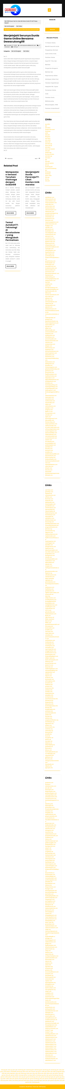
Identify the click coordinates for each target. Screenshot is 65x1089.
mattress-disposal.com (51, 931)
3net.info (47, 282)
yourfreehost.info (49, 255)
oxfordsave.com (49, 857)
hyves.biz (47, 736)
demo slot (47, 142)
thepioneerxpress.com (51, 513)
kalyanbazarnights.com (51, 550)
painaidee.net (48, 881)
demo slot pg (48, 145)
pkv (46, 126)
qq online (47, 124)
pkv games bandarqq (50, 168)
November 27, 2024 (11, 45)
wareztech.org (49, 832)
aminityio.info (48, 690)
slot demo (47, 127)
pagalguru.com (49, 408)
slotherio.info (48, 718)
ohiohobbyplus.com (50, 250)
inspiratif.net (48, 493)
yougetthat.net (49, 851)
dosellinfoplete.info (50, 709)
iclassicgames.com (50, 858)
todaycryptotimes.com (51, 423)
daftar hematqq (36, 1075)
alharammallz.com (50, 330)
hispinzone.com (49, 548)
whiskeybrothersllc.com (51, 1058)
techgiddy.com (49, 812)
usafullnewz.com (49, 197)
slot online (48, 140)
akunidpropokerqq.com (51, 287)
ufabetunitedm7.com (50, 1046)
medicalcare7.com (50, 560)
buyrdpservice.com (50, 846)
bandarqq (47, 131)
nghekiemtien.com (50, 672)
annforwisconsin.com (51, 224)
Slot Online (19, 26)
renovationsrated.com (51, 436)
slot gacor (38, 1071)
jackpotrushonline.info (51, 816)
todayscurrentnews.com (51, 1028)
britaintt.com (48, 468)
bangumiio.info (49, 702)
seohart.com (48, 439)
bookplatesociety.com (51, 268)
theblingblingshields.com (51, 895)
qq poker (44, 1075)
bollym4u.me (48, 743)
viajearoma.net (49, 303)
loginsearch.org (49, 723)
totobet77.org (49, 1032)
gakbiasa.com (49, 757)
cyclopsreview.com (50, 344)
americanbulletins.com (51, 331)
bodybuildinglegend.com (51, 656)
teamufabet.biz (49, 516)
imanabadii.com (49, 764)
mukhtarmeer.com (50, 400)
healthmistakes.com (50, 945)
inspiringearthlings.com (51, 386)
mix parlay (15, 1080)
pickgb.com (48, 943)
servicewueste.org (50, 530)
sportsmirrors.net (49, 903)
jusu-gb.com (48, 788)
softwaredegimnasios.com (52, 429)
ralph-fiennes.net (49, 617)
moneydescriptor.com (51, 878)
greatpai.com (48, 319)
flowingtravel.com (50, 555)
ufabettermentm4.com (51, 1037)
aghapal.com (48, 298)
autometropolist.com (50, 339)
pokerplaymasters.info (51, 796)
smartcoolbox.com (50, 1016)
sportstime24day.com (51, 892)
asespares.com (49, 333)
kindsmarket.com (49, 628)
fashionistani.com (50, 362)
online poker (8, 1077)
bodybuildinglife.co (50, 936)
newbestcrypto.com (50, 855)
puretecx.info (48, 686)
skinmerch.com (49, 236)
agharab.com (48, 307)
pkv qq (47, 165)
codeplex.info (48, 284)
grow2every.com (49, 372)
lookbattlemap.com (50, 844)
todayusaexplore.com (51, 202)
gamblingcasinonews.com (52, 523)
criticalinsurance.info (50, 575)
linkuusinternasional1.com (52, 273)
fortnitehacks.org (49, 721)
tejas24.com (48, 675)
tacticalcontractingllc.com (52, 1023)
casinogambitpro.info (51, 795)
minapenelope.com (50, 245)
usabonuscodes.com (50, 425)
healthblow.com (49, 589)
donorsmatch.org (49, 727)
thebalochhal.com (50, 208)
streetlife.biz (48, 734)
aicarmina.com (49, 220)
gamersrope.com (49, 823)
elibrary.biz (48, 293)
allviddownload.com (50, 520)
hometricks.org (49, 986)
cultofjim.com (48, 227)
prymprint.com (49, 973)
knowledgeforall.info (50, 601)
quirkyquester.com (50, 1009)
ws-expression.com (50, 413)
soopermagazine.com (51, 431)
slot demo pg (48, 143)
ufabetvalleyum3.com (51, 1053)
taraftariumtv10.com (50, 652)
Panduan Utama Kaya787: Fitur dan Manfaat (51, 61)
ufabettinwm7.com (50, 1041)
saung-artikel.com (50, 860)
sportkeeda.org (49, 975)
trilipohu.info (48, 766)
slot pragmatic (11, 1073)
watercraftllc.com (50, 324)
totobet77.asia (49, 1030)
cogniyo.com (48, 980)
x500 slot (44, 1071)
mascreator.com (49, 397)
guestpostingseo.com (51, 793)
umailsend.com (49, 837)
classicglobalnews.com (51, 464)
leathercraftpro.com (50, 987)
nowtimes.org (48, 728)
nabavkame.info (49, 755)
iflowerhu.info (48, 759)
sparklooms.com (49, 1021)
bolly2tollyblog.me (50, 744)
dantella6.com (49, 544)
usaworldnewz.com (50, 201)
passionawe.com (49, 996)
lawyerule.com (49, 667)
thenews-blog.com (50, 422)
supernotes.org (49, 954)
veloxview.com (49, 1055)
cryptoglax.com (49, 248)
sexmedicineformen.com (51, 1010)
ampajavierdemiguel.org (51, 213)
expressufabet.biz (50, 509)
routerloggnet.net (49, 543)
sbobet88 (13, 1071)
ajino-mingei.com (49, 254)
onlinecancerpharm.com (51, 927)
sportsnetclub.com (50, 853)
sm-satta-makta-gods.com (52, 427)
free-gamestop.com (50, 826)
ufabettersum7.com (50, 1039)
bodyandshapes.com (50, 459)
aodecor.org (48, 725)
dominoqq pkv (49, 166)
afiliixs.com (48, 328)
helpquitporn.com (50, 377)
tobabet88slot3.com (50, 1026)
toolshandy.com (49, 642)
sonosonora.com (49, 271)
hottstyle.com (48, 383)
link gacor (47, 136)
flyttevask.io (48, 748)
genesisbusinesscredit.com (52, 624)
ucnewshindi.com (49, 818)
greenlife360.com (49, 506)
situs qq (47, 177)
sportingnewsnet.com (51, 890)
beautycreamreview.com (51, 340)
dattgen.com (48, 346)
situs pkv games (49, 163)
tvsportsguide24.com (50, 917)
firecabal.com (48, 365)
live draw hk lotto (49, 154)
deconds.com (48, 469)
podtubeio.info (49, 711)
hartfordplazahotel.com (51, 751)
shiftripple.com (49, 1012)
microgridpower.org (50, 989)
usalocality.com (49, 204)
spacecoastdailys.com (51, 432)
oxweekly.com (49, 635)
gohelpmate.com (49, 590)
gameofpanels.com (50, 582)
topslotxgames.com (50, 541)
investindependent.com (51, 388)
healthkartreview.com (51, 376)
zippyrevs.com (49, 532)
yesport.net (48, 848)
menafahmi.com (49, 399)
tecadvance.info (49, 688)
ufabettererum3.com (50, 1035)
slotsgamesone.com (50, 546)
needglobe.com (49, 993)
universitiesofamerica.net (51, 525)
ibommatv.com (49, 498)
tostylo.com (48, 849)
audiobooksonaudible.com (52, 454)
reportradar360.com (50, 649)
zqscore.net (48, 961)
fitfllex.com (48, 622)
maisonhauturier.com (50, 395)
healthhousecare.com (51, 374)
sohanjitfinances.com (51, 1018)
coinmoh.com (48, 342)
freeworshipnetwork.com (51, 323)
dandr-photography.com (51, 659)
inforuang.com (49, 626)
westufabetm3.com (50, 1056)
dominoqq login (23, 1078)
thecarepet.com (49, 789)
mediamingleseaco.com (51, 668)
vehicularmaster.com (50, 209)
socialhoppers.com (50, 606)
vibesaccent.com (49, 211)
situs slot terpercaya (21, 1073)
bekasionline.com (49, 502)
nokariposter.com (49, 576)
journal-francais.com (50, 663)
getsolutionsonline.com (51, 571)
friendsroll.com (49, 275)
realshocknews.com (50, 941)
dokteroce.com (49, 661)
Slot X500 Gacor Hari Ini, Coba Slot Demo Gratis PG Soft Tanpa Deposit (21, 22)
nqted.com (48, 404)
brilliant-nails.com (50, 658)
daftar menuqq (19, 1075)
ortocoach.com (49, 995)
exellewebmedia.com (50, 825)
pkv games (51, 1080)
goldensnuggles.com (50, 842)
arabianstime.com (50, 335)
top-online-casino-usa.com (52, 552)
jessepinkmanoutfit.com (51, 835)
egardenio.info (49, 966)
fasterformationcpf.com (51, 841)
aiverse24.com (49, 450)
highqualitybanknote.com (52, 379)
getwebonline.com (50, 612)
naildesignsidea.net (50, 317)
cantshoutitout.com (50, 507)
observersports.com (50, 864)
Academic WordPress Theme (28, 1086)
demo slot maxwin (50, 149)
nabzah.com (48, 564)
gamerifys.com (49, 491)
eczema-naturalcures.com (52, 294)
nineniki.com (48, 557)
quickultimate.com (50, 1007)
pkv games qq (57, 1077)
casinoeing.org (49, 730)
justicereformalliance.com (52, 247)
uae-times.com (49, 490)
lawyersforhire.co (49, 872)
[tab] (49, 10)
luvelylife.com (48, 629)
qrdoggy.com (48, 938)
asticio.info (48, 964)
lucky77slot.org (49, 922)
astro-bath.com (49, 296)
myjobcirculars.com (50, 536)
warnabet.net (48, 741)
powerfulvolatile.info (50, 713)
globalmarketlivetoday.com (52, 369)
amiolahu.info (48, 691)
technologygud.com (50, 940)
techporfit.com (49, 500)
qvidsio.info (48, 714)
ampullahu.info (49, 695)
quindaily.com (48, 446)
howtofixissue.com (50, 514)
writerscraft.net (49, 594)
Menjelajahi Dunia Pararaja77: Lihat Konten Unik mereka (32, 178)
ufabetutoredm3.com (50, 1049)
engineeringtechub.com (51, 908)
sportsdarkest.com (50, 883)
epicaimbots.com (49, 354)
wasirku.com (48, 674)
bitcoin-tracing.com (50, 457)
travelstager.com (49, 644)
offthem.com (48, 497)
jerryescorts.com (49, 910)
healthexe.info (49, 684)
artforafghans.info (50, 681)
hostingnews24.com (50, 381)
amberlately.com (49, 216)
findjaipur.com (49, 225)
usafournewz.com (50, 206)
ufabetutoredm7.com (50, 1051)
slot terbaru (7, 1071)
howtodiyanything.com (51, 385)
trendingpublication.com (51, 1033)
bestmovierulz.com (50, 239)
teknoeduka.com (49, 420)
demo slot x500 (51, 1071)
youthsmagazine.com (51, 880)
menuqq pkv (4, 1069)
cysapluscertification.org (51, 720)
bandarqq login (49, 1077)
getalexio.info (48, 970)
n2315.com (48, 610)
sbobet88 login (38, 1080)
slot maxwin (32, 1071)
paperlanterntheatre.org (51, 321)
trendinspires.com (50, 645)
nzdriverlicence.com (50, 406)
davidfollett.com (49, 231)
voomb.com (48, 913)
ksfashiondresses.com (51, 947)
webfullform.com (49, 518)
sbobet (31, 1080)
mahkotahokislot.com (51, 926)
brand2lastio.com (50, 603)
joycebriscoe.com (49, 218)
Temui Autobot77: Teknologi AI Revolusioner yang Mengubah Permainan (13, 231)
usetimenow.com (49, 587)
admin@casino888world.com (28, 45)
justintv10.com (49, 665)
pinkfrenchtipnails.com (51, 897)
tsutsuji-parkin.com (50, 305)
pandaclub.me (49, 746)
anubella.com (48, 452)
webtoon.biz (48, 885)
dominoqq (48, 172)
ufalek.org (48, 929)
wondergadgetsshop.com (52, 278)
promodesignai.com (50, 443)
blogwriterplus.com (50, 791)
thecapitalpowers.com (51, 1025)
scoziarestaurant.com (51, 438)
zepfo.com (48, 416)
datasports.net (49, 904)
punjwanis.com (49, 782)
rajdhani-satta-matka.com (52, 592)
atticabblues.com (49, 337)
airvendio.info (48, 682)
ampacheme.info (49, 693)
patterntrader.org (49, 949)
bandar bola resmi (50, 129)
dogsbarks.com (49, 349)
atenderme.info (49, 700)
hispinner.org (48, 573)
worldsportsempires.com (51, 956)
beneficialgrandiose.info (51, 705)
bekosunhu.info (49, 704)
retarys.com (48, 839)
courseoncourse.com (50, 798)
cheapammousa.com (50, 308)
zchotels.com (48, 415)
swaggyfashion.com (50, 651)
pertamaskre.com (50, 807)
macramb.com (49, 631)
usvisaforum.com (49, 238)
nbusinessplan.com (50, 504)
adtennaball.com (49, 562)
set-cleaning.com (49, 441)
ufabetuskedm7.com (50, 1048)
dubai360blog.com (50, 920)
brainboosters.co (49, 215)
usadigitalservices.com (51, 605)
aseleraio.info (48, 963)
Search (52, 20)
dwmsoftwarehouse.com (51, 351)
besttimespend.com (50, 977)
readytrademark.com (50, 434)
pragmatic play (60, 1071)
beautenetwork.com (50, 455)
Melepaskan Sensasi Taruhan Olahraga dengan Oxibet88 (12, 178)
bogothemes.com (49, 252)
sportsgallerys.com (50, 901)
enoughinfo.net (49, 737)
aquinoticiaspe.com (50, 867)
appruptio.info (49, 767)
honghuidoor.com (50, 553)
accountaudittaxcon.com (51, 972)
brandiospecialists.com (51, 559)
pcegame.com (49, 409)
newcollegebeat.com (50, 232)
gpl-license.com (49, 370)
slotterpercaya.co (49, 1014)
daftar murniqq (28, 1075)
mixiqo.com (48, 991)
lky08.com (48, 615)
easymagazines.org (50, 982)
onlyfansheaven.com (50, 613)
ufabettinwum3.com (50, 1042)
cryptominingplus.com (51, 865)
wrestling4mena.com (50, 599)
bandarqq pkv (36, 1082)
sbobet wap (48, 152)
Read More (11, 213)
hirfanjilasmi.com (49, 984)
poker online (48, 175)
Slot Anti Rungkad (9, 26)
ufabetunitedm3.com (50, 1044)
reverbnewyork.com (50, 234)
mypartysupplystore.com (51, 222)
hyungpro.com (49, 888)
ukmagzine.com (49, 830)
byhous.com (48, 750)
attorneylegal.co (49, 911)
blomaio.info (48, 707)
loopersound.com (49, 243)
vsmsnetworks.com (50, 495)
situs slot (29, 1073)
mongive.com (48, 566)
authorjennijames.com (51, 301)
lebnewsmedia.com (50, 270)
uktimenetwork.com (50, 199)
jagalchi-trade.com (50, 241)
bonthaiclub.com (49, 264)
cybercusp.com (49, 466)
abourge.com (48, 326)
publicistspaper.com (50, 445)
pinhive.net (48, 739)
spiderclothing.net (50, 277)
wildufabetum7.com (50, 1060)
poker (46, 133)
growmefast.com (49, 924)
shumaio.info (48, 716)
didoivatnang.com (50, 347)
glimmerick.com (49, 229)
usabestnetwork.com (50, 834)
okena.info (48, 285)
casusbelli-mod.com (50, 266)
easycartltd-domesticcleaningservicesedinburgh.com (52, 473)
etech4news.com (49, 356)
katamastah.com (49, 959)
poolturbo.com (49, 677)
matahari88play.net (50, 876)
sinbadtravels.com (50, 828)
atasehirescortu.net (50, 906)
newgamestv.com (50, 899)
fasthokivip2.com (49, 862)
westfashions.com (50, 640)
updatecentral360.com (51, 957)
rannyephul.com (49, 647)
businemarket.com (50, 874)
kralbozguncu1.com (50, 390)
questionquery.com (50, 654)
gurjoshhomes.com (50, 261)
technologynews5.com (51, 418)
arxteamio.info (49, 968)
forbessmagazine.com (51, 367)
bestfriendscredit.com (51, 291)
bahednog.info (49, 803)
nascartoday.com (49, 402)
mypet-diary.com (49, 633)
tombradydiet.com (50, 262)
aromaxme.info (49, 697)
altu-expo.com (49, 300)
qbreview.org (48, 529)
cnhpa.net (48, 950)
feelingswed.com (49, 363)
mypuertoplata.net (50, 511)
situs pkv (47, 134)
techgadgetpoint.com (51, 915)
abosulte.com (48, 448)
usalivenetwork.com (50, 814)
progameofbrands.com (51, 527)
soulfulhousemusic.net (51, 1019)
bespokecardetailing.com (51, 289)
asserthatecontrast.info (51, 698)
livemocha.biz (48, 732)
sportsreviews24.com (51, 918)
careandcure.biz (49, 979)
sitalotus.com (48, 952)
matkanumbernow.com (51, 534)
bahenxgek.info (49, 805)
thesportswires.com (50, 887)
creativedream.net (50, 608)
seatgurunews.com (50, 280)
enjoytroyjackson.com (51, 353)
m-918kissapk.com (50, 753)
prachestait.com (49, 679)
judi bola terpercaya (24, 1080)
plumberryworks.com (50, 1002)
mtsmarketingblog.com (51, 670)
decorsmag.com (49, 521)
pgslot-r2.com (49, 411)
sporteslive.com (49, 894)
